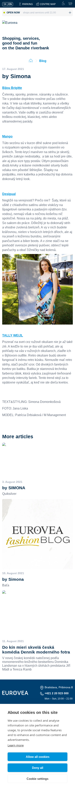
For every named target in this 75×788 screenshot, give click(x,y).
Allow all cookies (37, 756)
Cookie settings (37, 778)
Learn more (16, 745)
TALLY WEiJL (12, 335)
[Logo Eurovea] (12, 26)
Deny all (37, 767)
